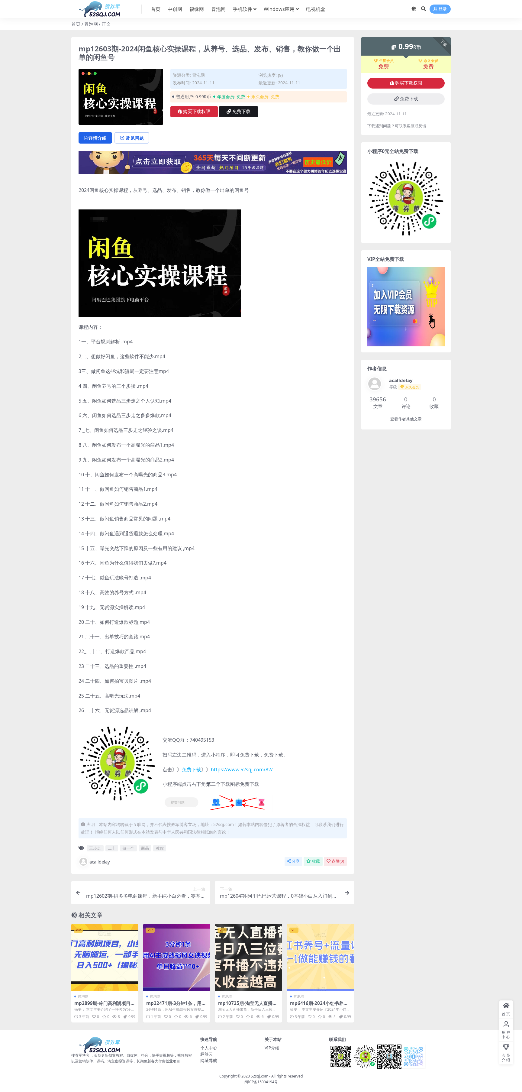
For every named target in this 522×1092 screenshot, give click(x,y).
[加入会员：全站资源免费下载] (213, 164)
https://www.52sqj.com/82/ (242, 769)
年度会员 (386, 61)
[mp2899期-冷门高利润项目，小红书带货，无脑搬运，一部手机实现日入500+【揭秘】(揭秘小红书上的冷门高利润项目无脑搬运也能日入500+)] (104, 957)
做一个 (128, 848)
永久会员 (431, 61)
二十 (112, 848)
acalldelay (99, 862)
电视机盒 (315, 9)
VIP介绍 (272, 1048)
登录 (442, 9)
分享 (296, 861)
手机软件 (242, 9)
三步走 (95, 848)
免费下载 (241, 111)
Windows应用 (279, 9)
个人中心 (208, 1048)
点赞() (338, 861)
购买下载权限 (196, 111)
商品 (145, 848)
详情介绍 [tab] (98, 138)
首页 (155, 9)
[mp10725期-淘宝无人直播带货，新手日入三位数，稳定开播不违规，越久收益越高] (248, 957)
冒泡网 (218, 9)
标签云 (206, 1054)
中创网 (175, 9)
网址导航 (208, 1060)
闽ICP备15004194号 (261, 1081)
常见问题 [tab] (135, 138)
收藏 (316, 861)
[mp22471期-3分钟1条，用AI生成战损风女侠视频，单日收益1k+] (176, 957)
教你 (160, 848)
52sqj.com (259, 1076)
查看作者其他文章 (406, 419)
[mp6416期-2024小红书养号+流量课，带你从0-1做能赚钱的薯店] (320, 957)
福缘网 (196, 9)
